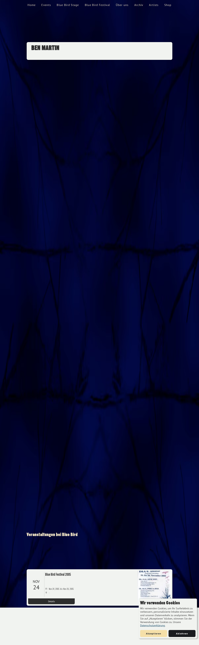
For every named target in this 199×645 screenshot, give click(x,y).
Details (51, 601)
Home (32, 5)
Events (46, 5)
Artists (153, 5)
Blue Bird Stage (68, 5)
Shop (167, 5)
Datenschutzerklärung (152, 625)
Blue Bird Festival (97, 5)
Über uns (122, 5)
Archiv (138, 5)
